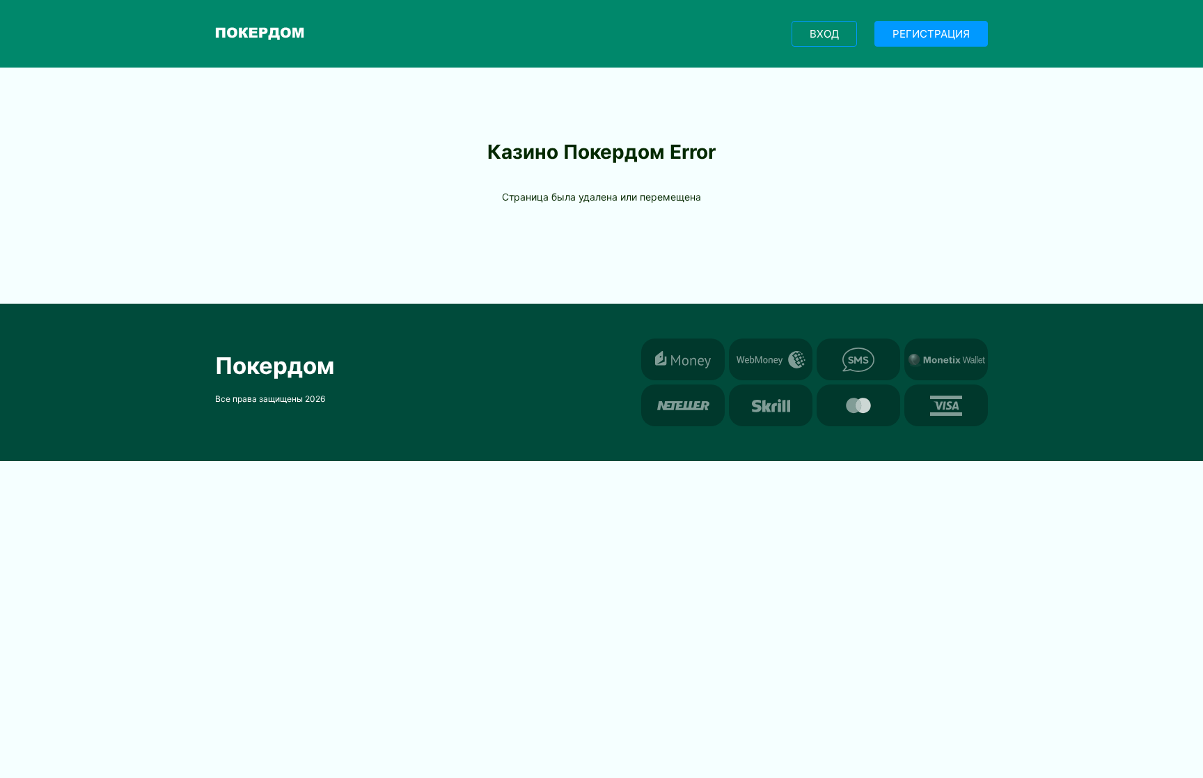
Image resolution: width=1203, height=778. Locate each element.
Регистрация (931, 33)
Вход (824, 33)
